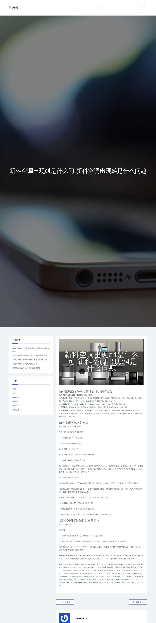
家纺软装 (15, 401)
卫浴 (14, 389)
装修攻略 (14, 7)
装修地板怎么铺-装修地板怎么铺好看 (26, 368)
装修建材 (15, 405)
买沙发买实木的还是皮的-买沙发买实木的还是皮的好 (30, 350)
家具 (14, 393)
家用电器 (15, 397)
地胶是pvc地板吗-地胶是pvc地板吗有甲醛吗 (29, 355)
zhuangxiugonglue (80, 618)
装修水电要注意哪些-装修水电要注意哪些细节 (29, 359)
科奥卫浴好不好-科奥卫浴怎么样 (24, 364)
